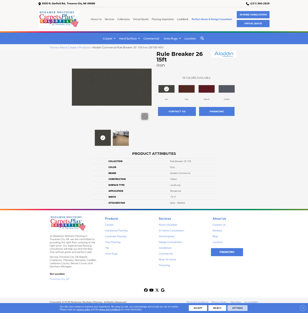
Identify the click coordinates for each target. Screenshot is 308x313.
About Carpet (68, 47)
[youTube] (151, 290)
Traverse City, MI (59, 279)
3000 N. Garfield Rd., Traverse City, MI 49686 (68, 3)
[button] (253, 14)
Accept (198, 308)
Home (53, 47)
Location (190, 38)
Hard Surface (128, 38)
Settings (237, 308)
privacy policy (83, 309)
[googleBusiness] (162, 290)
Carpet (107, 38)
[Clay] (186, 88)
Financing (217, 111)
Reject (217, 308)
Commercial (151, 38)
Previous (73, 136)
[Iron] (166, 88)
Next (150, 136)
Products (84, 47)
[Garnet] (206, 88)
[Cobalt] (226, 88)
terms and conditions (109, 309)
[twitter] (157, 290)
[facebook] (146, 290)
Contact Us (177, 111)
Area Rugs (171, 38)
